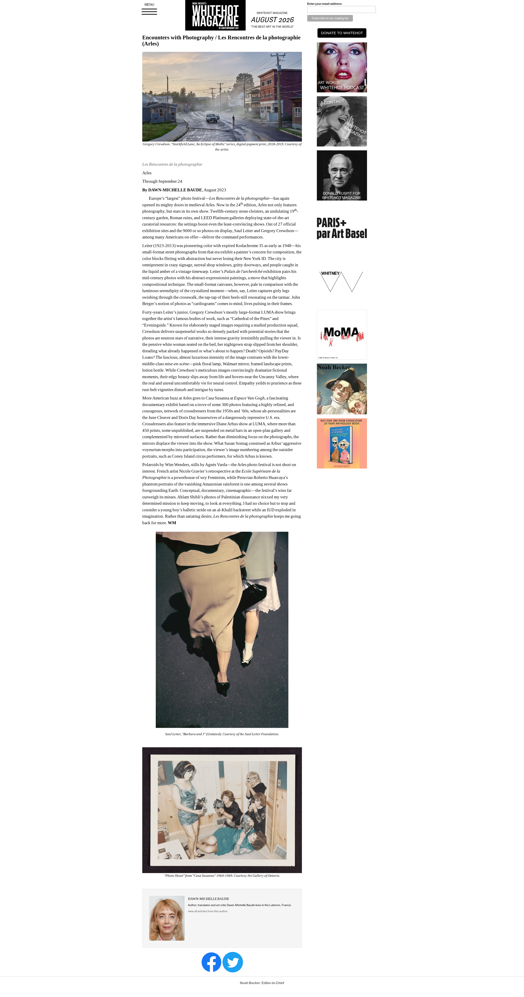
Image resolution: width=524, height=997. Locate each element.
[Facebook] (211, 962)
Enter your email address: (324, 3)
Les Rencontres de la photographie (172, 164)
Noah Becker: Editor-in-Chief (262, 983)
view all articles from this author (208, 911)
